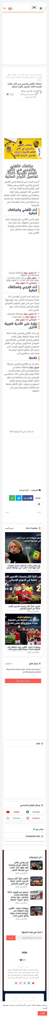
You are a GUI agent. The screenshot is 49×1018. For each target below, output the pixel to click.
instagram (36, 818)
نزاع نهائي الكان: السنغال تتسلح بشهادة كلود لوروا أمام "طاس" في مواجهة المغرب (23, 567)
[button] (4, 8)
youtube (16, 812)
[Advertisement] (24, 36)
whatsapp (16, 818)
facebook (36, 812)
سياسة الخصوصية (31, 1001)
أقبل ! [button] (42, 1013)
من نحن (24, 997)
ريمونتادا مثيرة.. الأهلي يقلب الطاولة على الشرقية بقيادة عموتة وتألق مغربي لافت (23, 648)
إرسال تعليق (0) (23, 681)
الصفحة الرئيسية (36, 75)
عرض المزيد (9, 528)
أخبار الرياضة (23, 75)
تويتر (18, 498)
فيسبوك (26, 498)
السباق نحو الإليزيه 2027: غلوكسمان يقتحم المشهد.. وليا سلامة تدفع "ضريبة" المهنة (17, 896)
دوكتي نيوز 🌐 (38, 829)
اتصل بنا (15, 997)
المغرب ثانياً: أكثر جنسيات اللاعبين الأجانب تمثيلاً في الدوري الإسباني (24, 607)
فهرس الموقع (16, 1001)
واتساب (12, 498)
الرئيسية (33, 997)
